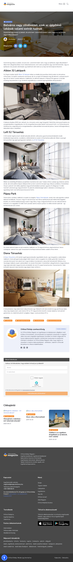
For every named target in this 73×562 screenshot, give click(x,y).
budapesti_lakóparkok (55, 544)
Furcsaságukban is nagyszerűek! (55, 420)
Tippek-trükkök (42, 485)
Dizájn (40, 483)
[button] (67, 4)
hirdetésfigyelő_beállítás (45, 546)
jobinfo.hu (29, 544)
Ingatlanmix (9, 414)
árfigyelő (48, 541)
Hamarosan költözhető (55, 320)
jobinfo (42, 541)
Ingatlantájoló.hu (9, 517)
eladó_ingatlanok (55, 416)
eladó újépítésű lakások (23, 320)
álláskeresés (32, 546)
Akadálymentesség (9, 533)
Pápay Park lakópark (42, 197)
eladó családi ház (9, 546)
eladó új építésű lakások (40, 544)
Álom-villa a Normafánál (13, 417)
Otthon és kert (42, 497)
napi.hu (29, 541)
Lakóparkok (9, 21)
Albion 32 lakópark (24, 74)
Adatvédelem (8, 528)
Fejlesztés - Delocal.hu (61, 558)
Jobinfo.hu (7, 519)
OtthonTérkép (12, 558)
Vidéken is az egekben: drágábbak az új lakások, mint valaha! (35, 435)
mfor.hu (16, 541)
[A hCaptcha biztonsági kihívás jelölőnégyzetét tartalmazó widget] (36, 381)
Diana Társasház (10, 257)
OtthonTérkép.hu (9, 514)
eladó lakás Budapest (21, 546)
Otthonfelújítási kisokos (45, 503)
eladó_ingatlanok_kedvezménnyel (14, 544)
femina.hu (23, 541)
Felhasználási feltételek (11, 530)
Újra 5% (40, 494)
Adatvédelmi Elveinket (29, 390)
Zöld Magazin (42, 500)
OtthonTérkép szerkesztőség (33, 329)
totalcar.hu (35, 541)
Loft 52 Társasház (38, 140)
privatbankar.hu (39, 320)
